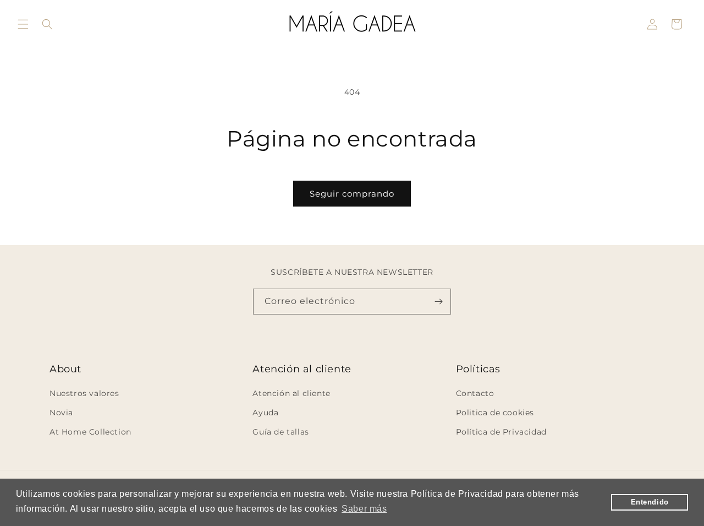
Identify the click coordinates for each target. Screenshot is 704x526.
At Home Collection (90, 432)
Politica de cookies (495, 412)
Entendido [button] (650, 502)
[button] (23, 24)
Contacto (475, 393)
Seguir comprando (352, 193)
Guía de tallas (280, 432)
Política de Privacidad (501, 432)
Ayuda (265, 412)
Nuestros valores (84, 393)
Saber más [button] (364, 508)
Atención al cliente (291, 393)
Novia (61, 412)
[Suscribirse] (438, 301)
